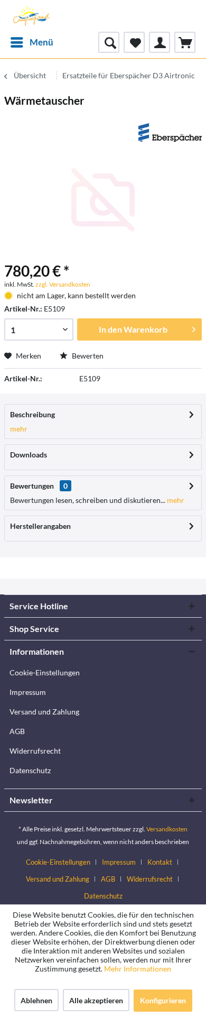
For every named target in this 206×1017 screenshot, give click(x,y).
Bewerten (87, 355)
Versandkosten (167, 829)
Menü (41, 42)
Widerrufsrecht (35, 750)
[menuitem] (31, 42)
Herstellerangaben (40, 525)
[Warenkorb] (184, 42)
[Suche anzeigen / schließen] (108, 42)
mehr (18, 428)
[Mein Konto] (159, 42)
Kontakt (159, 862)
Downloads (28, 454)
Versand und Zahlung (44, 711)
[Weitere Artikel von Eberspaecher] (170, 132)
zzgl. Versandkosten (62, 284)
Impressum (28, 692)
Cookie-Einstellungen (45, 672)
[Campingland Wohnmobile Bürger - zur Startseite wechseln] (31, 15)
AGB (17, 731)
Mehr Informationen (137, 968)
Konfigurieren (163, 1000)
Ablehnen (36, 1000)
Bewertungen (32, 485)
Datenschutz (30, 770)
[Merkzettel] (134, 42)
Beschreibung (32, 414)
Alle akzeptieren (96, 1000)
